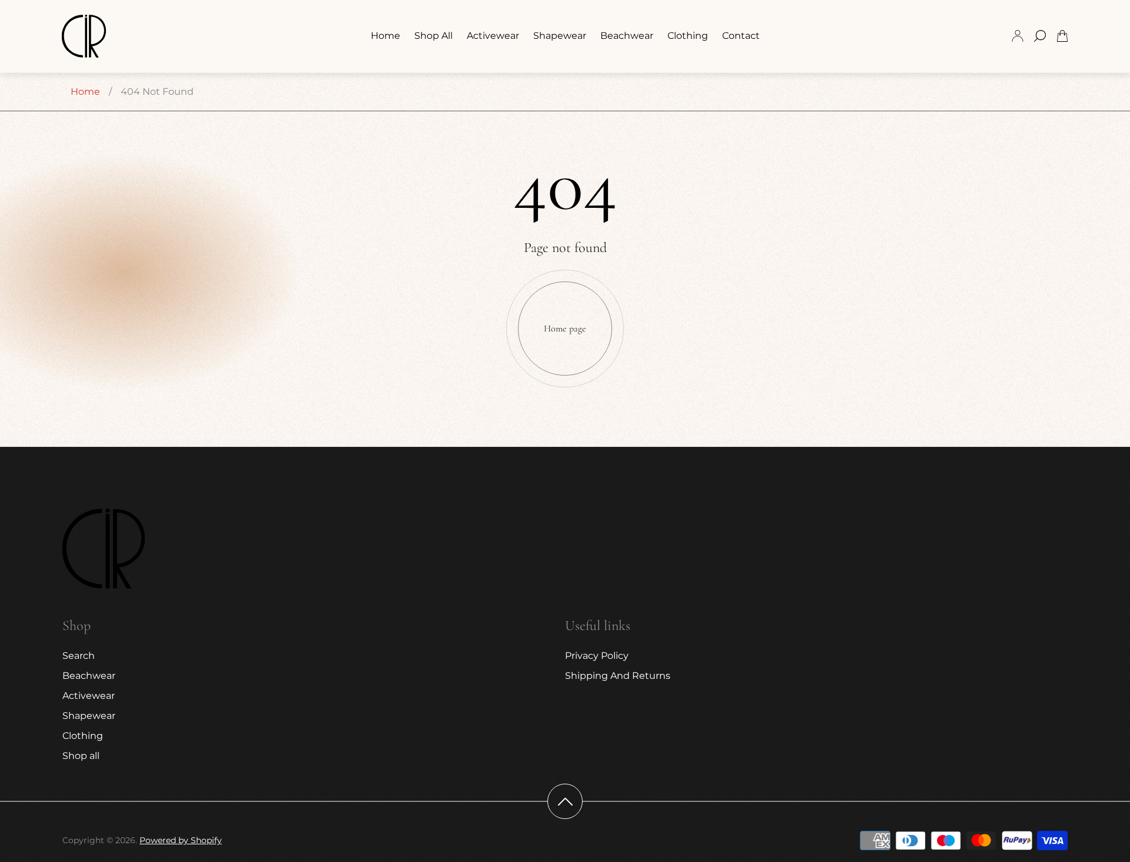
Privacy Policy (597, 655)
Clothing (82, 735)
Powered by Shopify (180, 840)
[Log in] (1018, 36)
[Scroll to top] (565, 801)
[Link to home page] (103, 550)
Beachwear (88, 675)
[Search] (1040, 36)
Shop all (80, 755)
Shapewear (88, 715)
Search (78, 655)
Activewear (88, 695)
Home (85, 91)
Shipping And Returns (617, 675)
